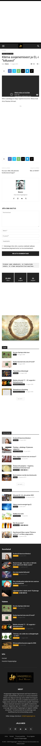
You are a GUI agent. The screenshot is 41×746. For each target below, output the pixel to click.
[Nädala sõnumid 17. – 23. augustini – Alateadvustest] (6, 382)
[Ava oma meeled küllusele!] (6, 574)
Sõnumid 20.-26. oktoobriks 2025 (23, 495)
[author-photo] (20, 189)
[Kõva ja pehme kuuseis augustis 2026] (6, 645)
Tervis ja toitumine (18, 451)
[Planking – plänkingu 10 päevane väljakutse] (6, 449)
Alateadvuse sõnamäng (20, 389)
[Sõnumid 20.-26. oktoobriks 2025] (6, 497)
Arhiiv (6, 736)
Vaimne (15, 536)
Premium (16, 373)
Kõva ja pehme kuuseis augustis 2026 (24, 643)
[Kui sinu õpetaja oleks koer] (6, 355)
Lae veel (20, 399)
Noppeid (15, 506)
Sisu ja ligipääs (31, 736)
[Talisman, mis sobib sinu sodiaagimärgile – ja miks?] (6, 636)
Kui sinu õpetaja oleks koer (21, 352)
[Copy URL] (32, 71)
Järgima (20, 273)
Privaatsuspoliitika (20, 736)
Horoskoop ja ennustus (19, 384)
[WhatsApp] (18, 71)
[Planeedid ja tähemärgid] (6, 373)
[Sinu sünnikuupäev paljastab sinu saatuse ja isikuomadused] (6, 583)
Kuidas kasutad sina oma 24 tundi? (24, 362)
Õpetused (16, 645)
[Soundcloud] (22, 198)
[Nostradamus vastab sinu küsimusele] (6, 477)
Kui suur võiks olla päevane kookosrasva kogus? (10, 172)
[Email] (23, 71)
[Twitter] (14, 71)
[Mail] (20, 729)
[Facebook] (10, 71)
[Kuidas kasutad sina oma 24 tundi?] (6, 364)
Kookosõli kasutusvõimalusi (22, 438)
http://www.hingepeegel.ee (20, 194)
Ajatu (15, 354)
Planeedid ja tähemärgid (20, 371)
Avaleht (4, 50)
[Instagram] (18, 198)
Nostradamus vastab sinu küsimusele (25, 475)
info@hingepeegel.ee (28, 716)
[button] (3, 46)
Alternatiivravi (17, 458)
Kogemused (16, 470)
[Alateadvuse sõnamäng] (6, 392)
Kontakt (4, 658)
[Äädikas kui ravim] (6, 516)
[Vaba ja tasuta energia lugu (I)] (6, 507)
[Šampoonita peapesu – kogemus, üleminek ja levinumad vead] (6, 468)
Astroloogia (16, 638)
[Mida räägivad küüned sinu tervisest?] (6, 459)
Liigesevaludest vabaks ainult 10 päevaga (26, 590)
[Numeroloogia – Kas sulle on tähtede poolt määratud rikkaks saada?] (6, 565)
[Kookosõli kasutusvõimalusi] (6, 440)
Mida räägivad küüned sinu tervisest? (24, 456)
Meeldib (8, 273)
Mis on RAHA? (34, 171)
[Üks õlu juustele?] (6, 525)
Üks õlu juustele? (18, 523)
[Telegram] (27, 71)
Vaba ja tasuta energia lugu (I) (22, 504)
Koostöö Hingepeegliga (9, 661)
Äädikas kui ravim (18, 514)
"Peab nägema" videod (7, 53)
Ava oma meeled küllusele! (21, 572)
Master (7, 64)
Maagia (15, 477)
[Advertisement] (20, 21)
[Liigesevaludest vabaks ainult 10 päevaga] (6, 593)
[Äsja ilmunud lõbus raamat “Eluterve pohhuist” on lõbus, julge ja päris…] (6, 534)
